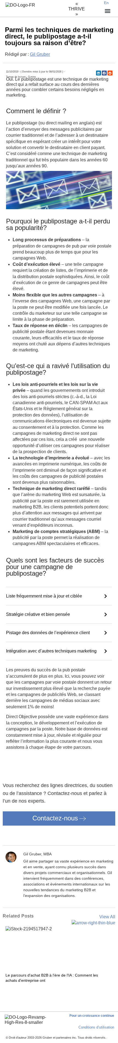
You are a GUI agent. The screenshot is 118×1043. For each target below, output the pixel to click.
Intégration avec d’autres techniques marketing (51, 651)
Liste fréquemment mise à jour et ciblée (44, 596)
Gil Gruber (40, 54)
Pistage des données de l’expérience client (48, 632)
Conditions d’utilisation (96, 1027)
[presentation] (7, 989)
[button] (98, 73)
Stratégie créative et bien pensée (38, 614)
